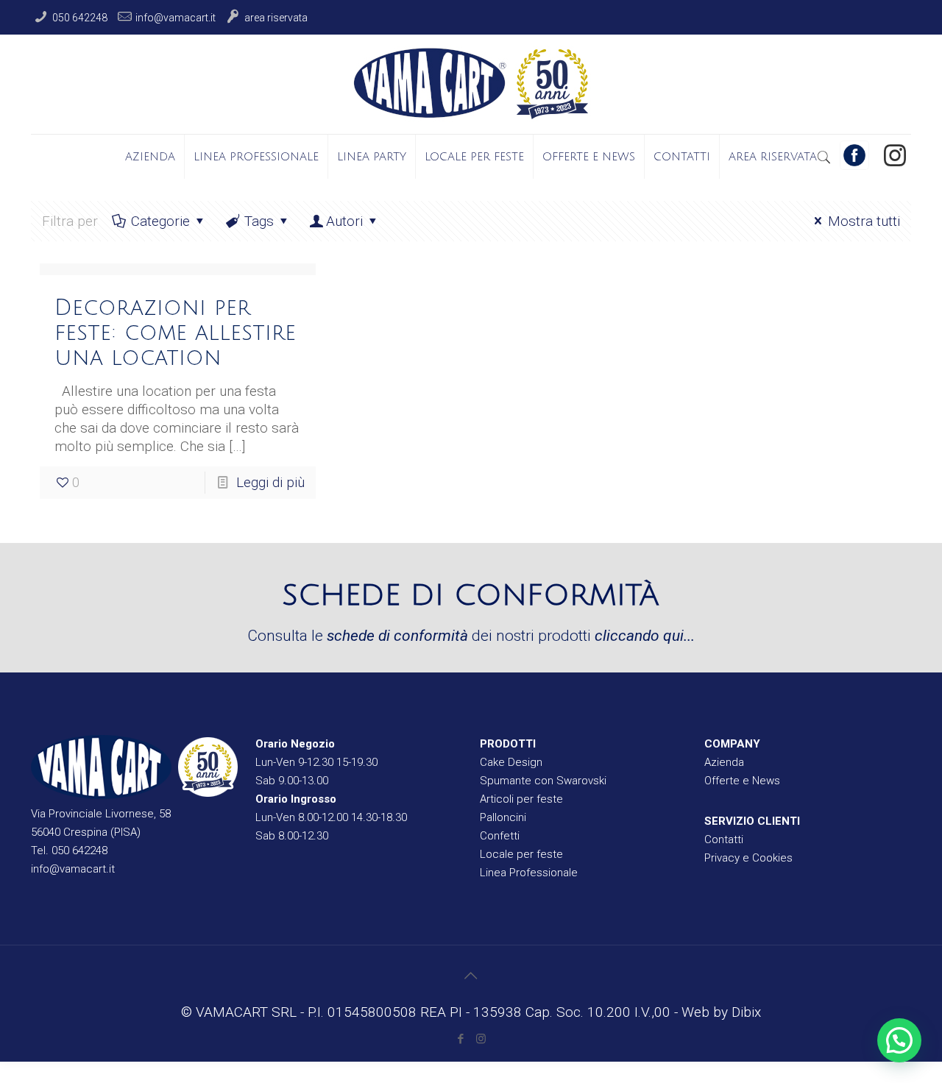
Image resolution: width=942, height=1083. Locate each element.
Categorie (160, 221)
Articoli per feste (521, 799)
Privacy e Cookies (748, 857)
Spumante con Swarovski (543, 780)
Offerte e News (742, 780)
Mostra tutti (864, 221)
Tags (259, 221)
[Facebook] (461, 1038)
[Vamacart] (470, 84)
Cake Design (511, 762)
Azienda (724, 762)
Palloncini (503, 817)
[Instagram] (895, 156)
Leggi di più (270, 482)
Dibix (746, 1012)
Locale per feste (521, 854)
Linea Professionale (529, 872)
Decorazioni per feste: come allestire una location (175, 333)
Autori (344, 221)
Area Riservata (276, 18)
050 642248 (79, 18)
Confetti (500, 835)
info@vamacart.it (175, 18)
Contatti (723, 839)
